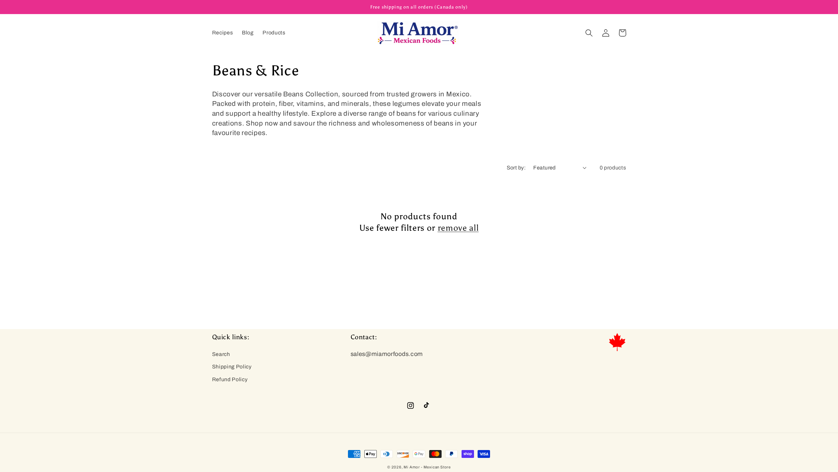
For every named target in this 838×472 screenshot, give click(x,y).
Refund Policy (230, 379)
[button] (589, 33)
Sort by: (516, 167)
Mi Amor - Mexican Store (427, 467)
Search (221, 354)
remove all (458, 228)
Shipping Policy (232, 366)
